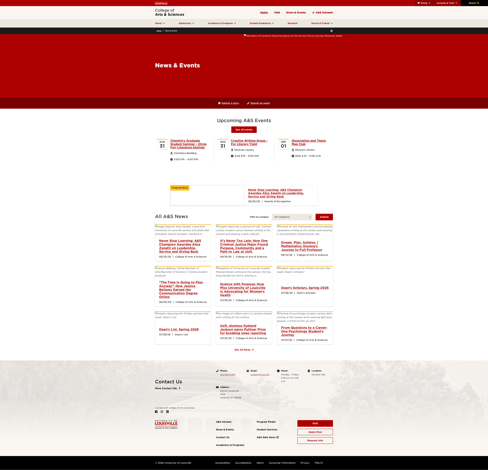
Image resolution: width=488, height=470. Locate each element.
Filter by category (259, 217)
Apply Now (315, 432)
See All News (243, 349)
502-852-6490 (227, 374)
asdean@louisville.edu (261, 374)
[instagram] (162, 411)
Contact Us (222, 437)
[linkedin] (167, 411)
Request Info (315, 440)
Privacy (305, 462)
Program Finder (266, 421)
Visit (315, 423)
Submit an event (260, 103)
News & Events (225, 429)
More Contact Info (166, 388)
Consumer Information (282, 462)
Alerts (260, 462)
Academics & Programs (230, 445)
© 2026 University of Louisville (173, 462)
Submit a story (230, 103)
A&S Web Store (266, 437)
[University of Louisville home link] (161, 3)
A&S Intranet (223, 421)
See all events (244, 129)
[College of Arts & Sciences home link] (166, 424)
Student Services (267, 429)
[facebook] (156, 411)
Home (159, 31)
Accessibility (222, 462)
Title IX (318, 462)
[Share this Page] (331, 31)
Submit (324, 217)
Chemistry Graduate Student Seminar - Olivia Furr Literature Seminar (188, 144)
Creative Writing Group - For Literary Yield (249, 142)
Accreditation (243, 462)
